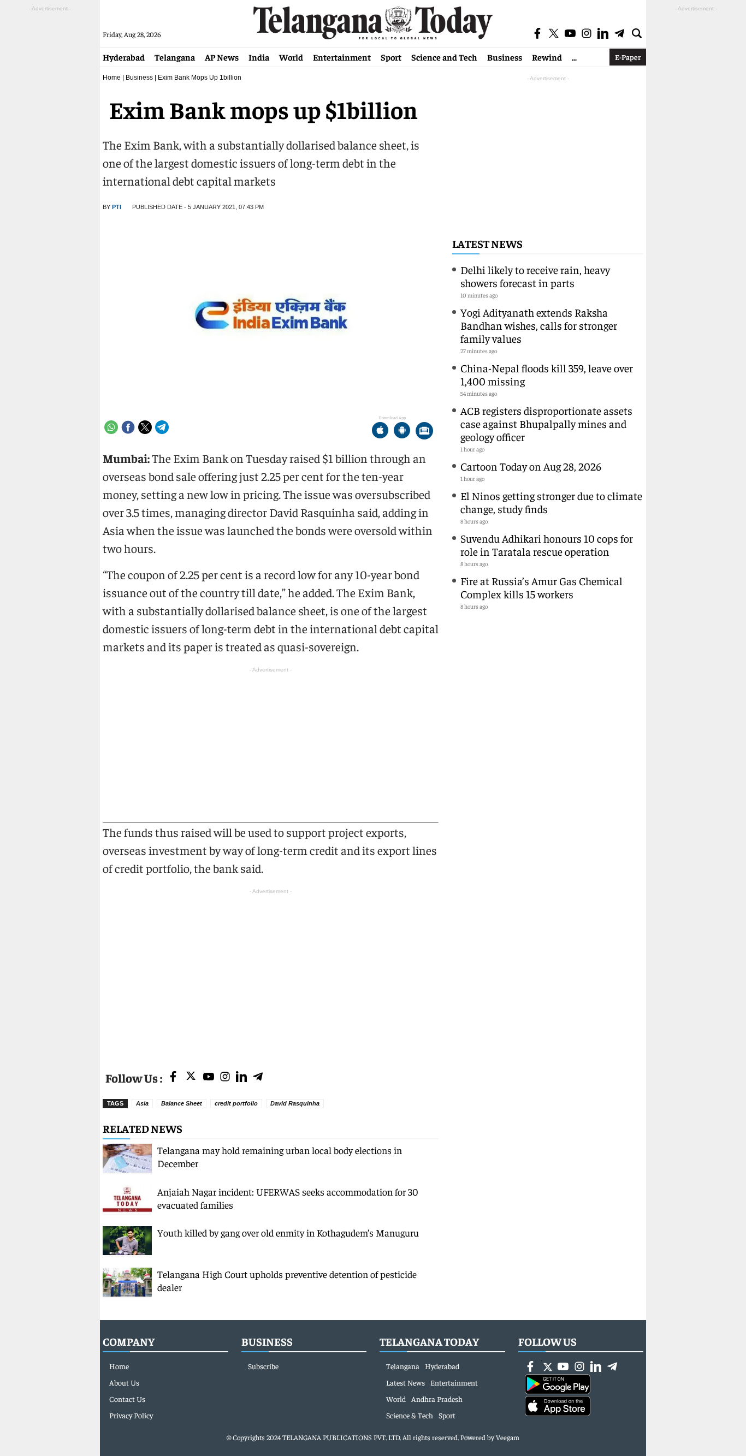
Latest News (487, 243)
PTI (116, 207)
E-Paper (628, 57)
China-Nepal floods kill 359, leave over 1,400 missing (546, 374)
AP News (222, 56)
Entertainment (342, 56)
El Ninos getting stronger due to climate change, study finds (551, 502)
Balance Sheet (181, 1103)
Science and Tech (444, 56)
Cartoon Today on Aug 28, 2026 (530, 466)
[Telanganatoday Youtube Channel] (208, 1077)
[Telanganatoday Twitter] (191, 1078)
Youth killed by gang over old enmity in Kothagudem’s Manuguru (288, 1232)
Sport (391, 56)
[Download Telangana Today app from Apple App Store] (380, 431)
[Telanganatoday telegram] (257, 1077)
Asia (142, 1103)
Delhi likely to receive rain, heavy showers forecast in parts (535, 276)
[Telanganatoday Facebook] (173, 1077)
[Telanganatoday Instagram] (225, 1077)
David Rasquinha (294, 1103)
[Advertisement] (271, 973)
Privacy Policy (131, 1415)
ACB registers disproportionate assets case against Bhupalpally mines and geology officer (546, 423)
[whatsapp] (111, 427)
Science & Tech (409, 1415)
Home (112, 77)
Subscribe (263, 1366)
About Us (124, 1382)
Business (504, 56)
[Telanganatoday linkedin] (241, 1077)
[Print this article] (424, 431)
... (574, 56)
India (258, 56)
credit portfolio (236, 1103)
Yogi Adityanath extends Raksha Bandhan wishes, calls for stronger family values (538, 325)
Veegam (507, 1437)
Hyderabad (124, 56)
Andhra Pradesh (437, 1399)
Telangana (175, 56)
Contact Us (127, 1399)
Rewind (547, 56)
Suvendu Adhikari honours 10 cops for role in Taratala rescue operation (546, 544)
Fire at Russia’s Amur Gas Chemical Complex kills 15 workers (541, 587)
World (291, 56)
